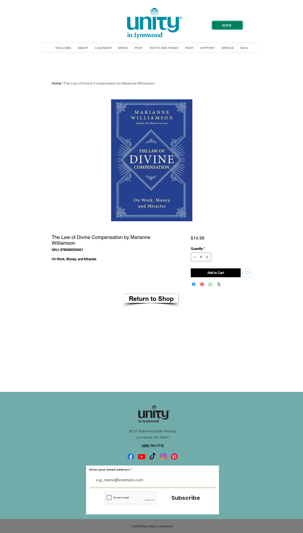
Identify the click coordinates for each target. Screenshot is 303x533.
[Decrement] (194, 257)
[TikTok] (152, 456)
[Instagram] (163, 456)
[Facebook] (130, 456)
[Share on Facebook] (193, 284)
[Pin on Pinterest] (202, 284)
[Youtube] (141, 456)
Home (56, 83)
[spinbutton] (201, 257)
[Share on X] (219, 284)
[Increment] (208, 257)
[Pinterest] (174, 456)
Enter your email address (109, 469)
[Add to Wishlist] (247, 272)
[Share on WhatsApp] (210, 284)
